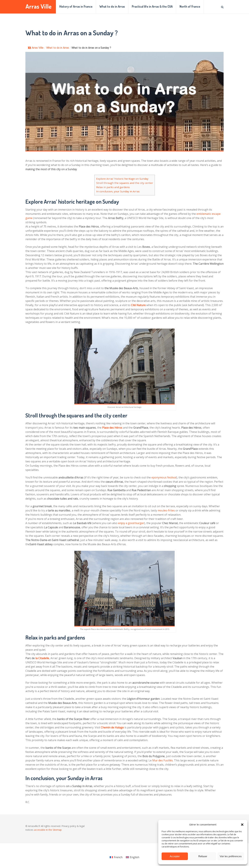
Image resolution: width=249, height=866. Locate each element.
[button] (242, 824)
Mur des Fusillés (162, 760)
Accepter (175, 856)
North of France (190, 6)
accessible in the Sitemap (48, 829)
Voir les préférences (231, 856)
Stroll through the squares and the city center (124, 183)
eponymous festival (163, 477)
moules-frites (166, 510)
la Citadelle (42, 658)
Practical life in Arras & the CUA (152, 6)
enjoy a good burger (131, 523)
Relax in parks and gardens (113, 187)
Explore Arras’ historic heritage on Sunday (122, 178)
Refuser (202, 856)
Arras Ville (38, 6)
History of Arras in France (75, 6)
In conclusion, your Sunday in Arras (118, 191)
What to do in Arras (112, 6)
